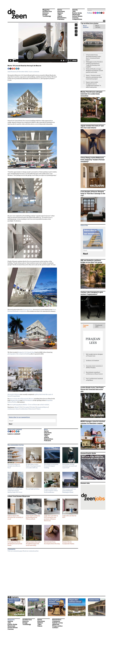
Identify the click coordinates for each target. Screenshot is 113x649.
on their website (44, 404)
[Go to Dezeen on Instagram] (96, 13)
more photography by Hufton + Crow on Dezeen (24, 404)
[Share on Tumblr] (19, 69)
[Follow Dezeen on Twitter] (102, 13)
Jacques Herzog (15, 400)
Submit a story (57, 623)
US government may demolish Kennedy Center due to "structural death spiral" (93, 57)
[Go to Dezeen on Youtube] (104, 13)
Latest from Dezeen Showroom (19, 496)
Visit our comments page (15, 551)
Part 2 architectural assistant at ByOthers (94, 379)
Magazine (46, 10)
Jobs (74, 11)
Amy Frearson (12, 71)
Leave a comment (34, 71)
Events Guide (77, 13)
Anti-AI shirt (33, 600)
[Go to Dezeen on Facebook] (100, 13)
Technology (47, 16)
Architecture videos (13, 409)
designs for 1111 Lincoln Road (26, 352)
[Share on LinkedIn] (17, 69)
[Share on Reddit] (15, 69)
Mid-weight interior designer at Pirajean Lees (94, 355)
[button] (104, 21)
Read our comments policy (30, 551)
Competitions (77, 19)
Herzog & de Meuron (14, 394)
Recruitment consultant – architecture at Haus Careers (94, 373)
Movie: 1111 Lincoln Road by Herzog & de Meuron (24, 65)
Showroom (76, 14)
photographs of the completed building (19, 354)
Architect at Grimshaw (92, 360)
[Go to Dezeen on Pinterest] (94, 13)
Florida (32, 407)
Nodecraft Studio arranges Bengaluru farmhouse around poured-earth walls (94, 70)
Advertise (55, 624)
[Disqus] (43, 573)
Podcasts (60, 19)
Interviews (61, 11)
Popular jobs (86, 326)
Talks (59, 14)
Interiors (46, 13)
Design (45, 14)
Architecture (47, 11)
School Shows (77, 16)
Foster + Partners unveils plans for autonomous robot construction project (94, 77)
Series (59, 10)
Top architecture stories (89, 23)
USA (21, 407)
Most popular (86, 26)
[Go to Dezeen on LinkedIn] (98, 13)
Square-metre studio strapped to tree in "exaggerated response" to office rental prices (93, 84)
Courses (75, 18)
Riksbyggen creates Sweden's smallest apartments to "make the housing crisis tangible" (94, 64)
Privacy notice (57, 626)
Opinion (60, 13)
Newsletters (61, 18)
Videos (59, 16)
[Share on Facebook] (9, 69)
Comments (56, 621)
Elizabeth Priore (28, 309)
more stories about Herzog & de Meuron (21, 398)
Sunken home (94, 600)
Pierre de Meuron (27, 400)
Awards (75, 10)
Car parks (26, 407)
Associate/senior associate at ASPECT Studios (94, 366)
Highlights (15, 597)
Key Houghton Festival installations (54, 601)
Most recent (97, 26)
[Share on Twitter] (11, 69)
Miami (16, 407)
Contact (55, 627)
